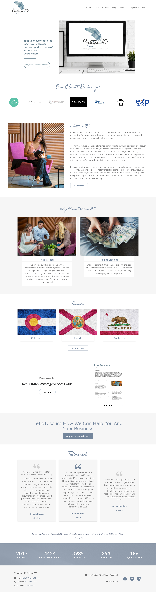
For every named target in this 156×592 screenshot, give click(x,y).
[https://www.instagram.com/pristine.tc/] (132, 578)
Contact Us (123, 7)
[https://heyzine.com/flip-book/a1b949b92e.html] (78, 46)
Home (88, 7)
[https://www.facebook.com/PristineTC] (125, 578)
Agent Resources (138, 7)
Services (105, 7)
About (96, 7)
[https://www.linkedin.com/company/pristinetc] (139, 578)
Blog (114, 7)
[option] (13, 102)
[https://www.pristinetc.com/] (20, 7)
